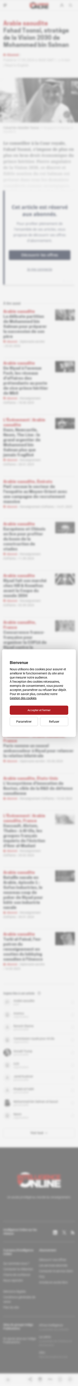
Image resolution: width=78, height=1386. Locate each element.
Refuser (54, 721)
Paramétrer (24, 721)
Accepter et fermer (39, 710)
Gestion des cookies (23, 698)
